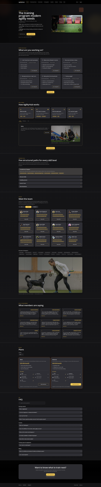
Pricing (61, 2)
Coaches (52, 2)
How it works (40, 2)
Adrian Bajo (21, 252)
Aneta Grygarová (28, 252)
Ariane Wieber (40, 252)
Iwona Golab (54, 252)
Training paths (46, 2)
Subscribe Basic (43, 384)
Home (27, 2)
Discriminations (52, 78)
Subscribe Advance (75, 384)
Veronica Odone (28, 254)
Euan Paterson (47, 252)
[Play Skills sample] (65, 134)
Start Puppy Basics (77, 86)
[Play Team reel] (50, 275)
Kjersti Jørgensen (67, 252)
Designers (35, 206)
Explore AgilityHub (31, 34)
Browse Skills (47, 132)
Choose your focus (33, 2)
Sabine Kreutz (21, 254)
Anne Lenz (35, 252)
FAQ (64, 2)
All (21, 206)
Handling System (74, 62)
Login (81, 2)
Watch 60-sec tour (22, 34)
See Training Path (34, 70)
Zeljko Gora (35, 254)
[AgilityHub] (22, 2)
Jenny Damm (60, 252)
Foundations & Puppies (32, 62)
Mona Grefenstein (75, 252)
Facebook (24, 485)
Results (56, 2)
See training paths (50, 92)
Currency (20, 352)
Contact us (80, 485)
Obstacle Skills (52, 62)
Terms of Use (76, 485)
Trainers (28, 206)
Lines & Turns (31, 78)
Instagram (29, 485)
